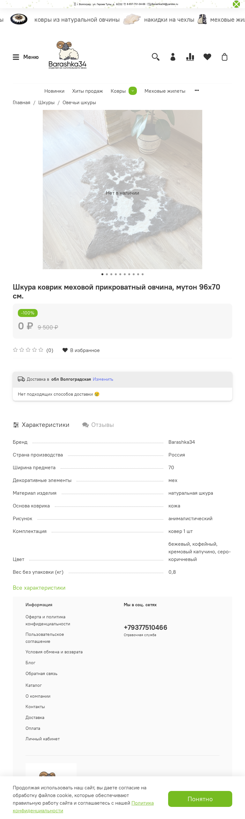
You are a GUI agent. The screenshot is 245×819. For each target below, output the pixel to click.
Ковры (118, 91)
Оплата (33, 728)
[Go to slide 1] (102, 274)
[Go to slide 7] (129, 274)
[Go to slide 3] (111, 274)
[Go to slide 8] (134, 274)
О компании (38, 696)
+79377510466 (145, 627)
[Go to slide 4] (116, 274)
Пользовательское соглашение (45, 637)
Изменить (103, 379)
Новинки (54, 91)
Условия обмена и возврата (54, 652)
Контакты (35, 706)
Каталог (34, 685)
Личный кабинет (43, 739)
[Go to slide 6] (125, 274)
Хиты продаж (87, 91)
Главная (21, 102)
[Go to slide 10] (143, 274)
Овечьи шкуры (79, 102)
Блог (30, 662)
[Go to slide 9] (138, 274)
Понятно (200, 799)
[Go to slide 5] (120, 274)
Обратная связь (41, 673)
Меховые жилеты (165, 91)
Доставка (35, 717)
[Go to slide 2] (107, 274)
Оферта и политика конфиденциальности (48, 620)
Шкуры (46, 102)
